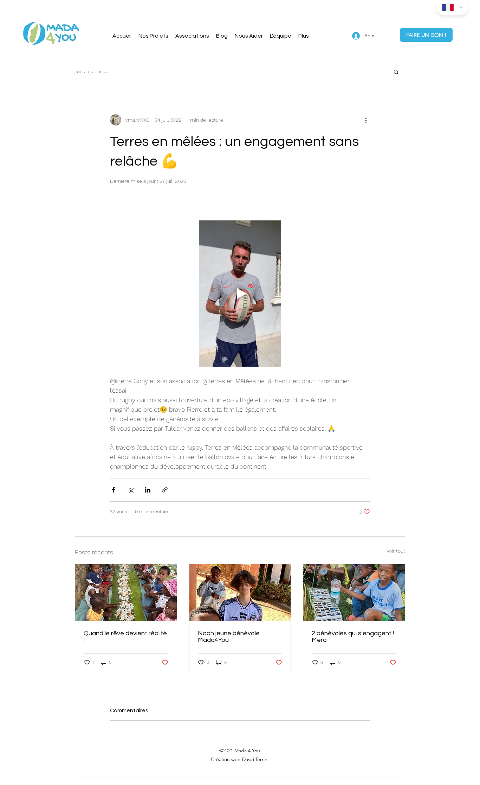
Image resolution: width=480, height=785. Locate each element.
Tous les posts (91, 71)
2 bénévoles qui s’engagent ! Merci (353, 636)
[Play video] (240, 293)
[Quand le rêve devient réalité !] (126, 592)
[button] (248, 36)
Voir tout (396, 551)
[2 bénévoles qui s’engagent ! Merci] (354, 592)
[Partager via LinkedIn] (147, 490)
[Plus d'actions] (366, 120)
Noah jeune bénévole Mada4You (229, 636)
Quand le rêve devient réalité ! (125, 636)
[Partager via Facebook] (113, 490)
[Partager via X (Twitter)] (130, 490)
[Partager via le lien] (165, 490)
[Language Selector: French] (452, 7)
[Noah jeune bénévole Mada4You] (240, 592)
